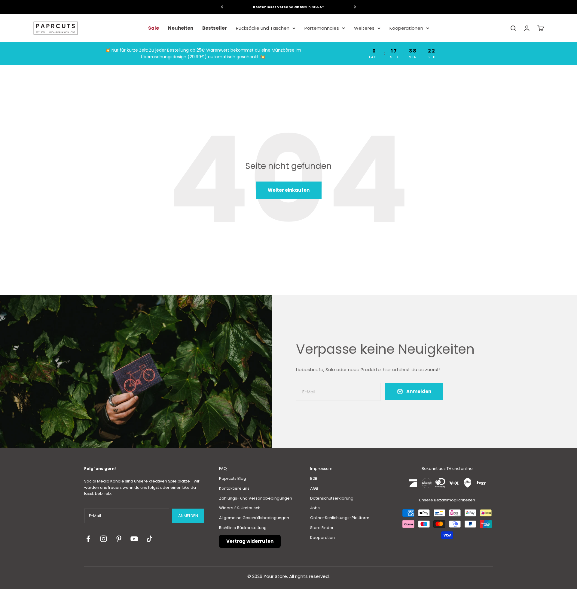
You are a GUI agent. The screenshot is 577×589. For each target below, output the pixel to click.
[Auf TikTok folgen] (149, 539)
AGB (314, 488)
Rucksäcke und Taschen (262, 28)
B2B (313, 478)
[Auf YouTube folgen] (134, 539)
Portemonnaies (321, 28)
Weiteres (364, 28)
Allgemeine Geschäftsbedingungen (254, 518)
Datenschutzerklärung (331, 498)
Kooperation (322, 537)
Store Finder (322, 527)
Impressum (321, 468)
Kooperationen (406, 28)
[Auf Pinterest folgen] (119, 539)
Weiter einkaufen (289, 190)
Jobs (315, 508)
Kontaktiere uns (234, 488)
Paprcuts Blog (232, 478)
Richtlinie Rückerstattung (243, 527)
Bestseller (214, 28)
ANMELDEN (188, 515)
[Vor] (355, 7)
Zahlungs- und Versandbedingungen (255, 498)
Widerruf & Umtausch (240, 508)
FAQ (223, 468)
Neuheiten (180, 28)
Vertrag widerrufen (249, 541)
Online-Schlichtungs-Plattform (339, 518)
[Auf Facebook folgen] (88, 539)
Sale (153, 28)
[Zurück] (222, 7)
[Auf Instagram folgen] (103, 539)
